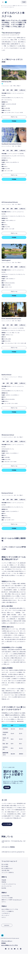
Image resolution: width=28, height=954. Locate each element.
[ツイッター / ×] (17, 948)
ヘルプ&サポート (6, 913)
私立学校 (4, 888)
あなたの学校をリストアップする (10, 909)
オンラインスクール (6, 886)
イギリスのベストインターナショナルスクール (13, 851)
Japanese (6, 925)
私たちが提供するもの (7, 868)
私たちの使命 (5, 864)
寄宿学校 (4, 882)
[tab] (4, 90)
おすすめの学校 (5, 895)
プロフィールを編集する (8, 911)
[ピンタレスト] (20, 948)
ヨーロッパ (22, 5)
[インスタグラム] (8, 948)
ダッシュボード (5, 915)
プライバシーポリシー (6, 941)
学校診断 (4, 880)
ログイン (4, 901)
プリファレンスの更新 (7, 897)
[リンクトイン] (11, 948)
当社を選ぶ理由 (5, 870)
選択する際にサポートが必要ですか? (13, 774)
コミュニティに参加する (8, 872)
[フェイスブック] (5, 948)
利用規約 (3, 943)
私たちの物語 (5, 866)
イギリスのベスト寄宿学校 (8, 847)
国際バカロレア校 (16, 5)
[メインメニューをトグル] (2, 2)
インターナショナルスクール (8, 5)
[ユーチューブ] (14, 948)
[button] (24, 2)
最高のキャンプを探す (11, 899)
